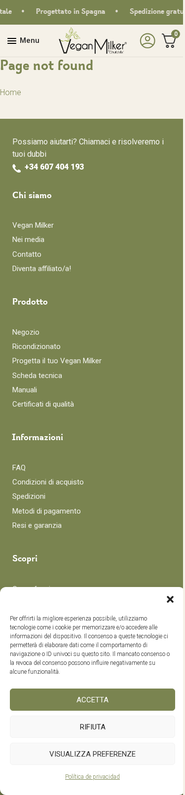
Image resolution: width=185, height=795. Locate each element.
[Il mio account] (145, 41)
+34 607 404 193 (54, 167)
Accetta (92, 699)
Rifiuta (93, 727)
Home (10, 92)
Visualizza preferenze (92, 754)
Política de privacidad (92, 776)
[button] (170, 599)
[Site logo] (92, 40)
